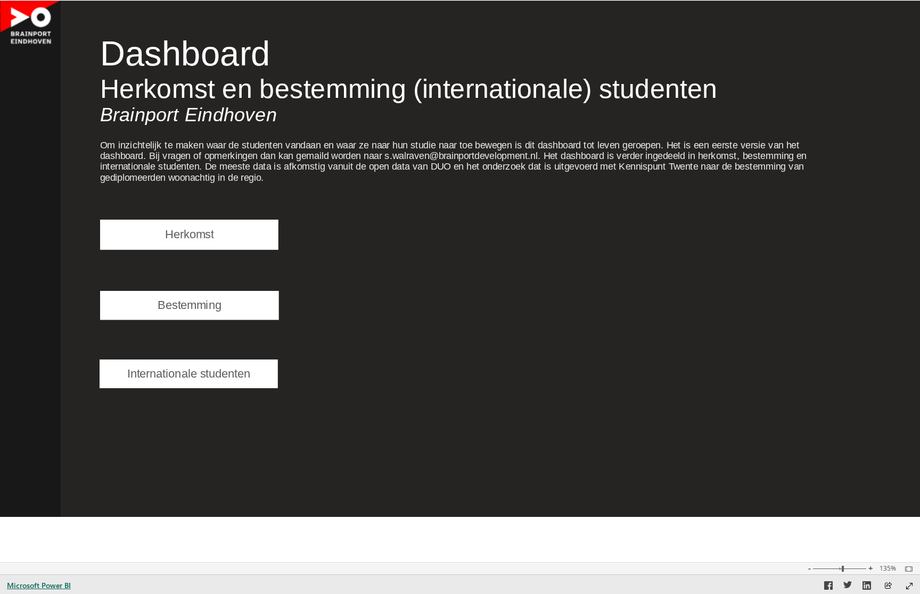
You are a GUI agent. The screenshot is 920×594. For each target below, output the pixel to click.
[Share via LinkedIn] (866, 587)
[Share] (888, 586)
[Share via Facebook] (828, 587)
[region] (460, 258)
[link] (189, 234)
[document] (412, 84)
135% (888, 568)
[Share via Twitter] (847, 587)
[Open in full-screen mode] (909, 586)
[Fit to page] (906, 569)
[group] (412, 84)
